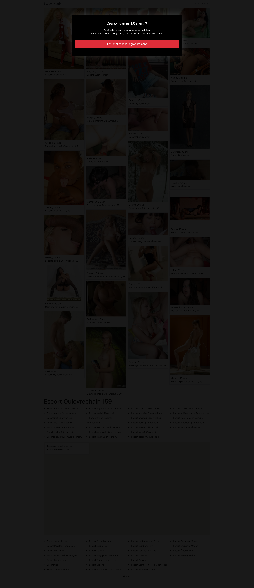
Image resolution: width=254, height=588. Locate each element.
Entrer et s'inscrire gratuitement (127, 44)
